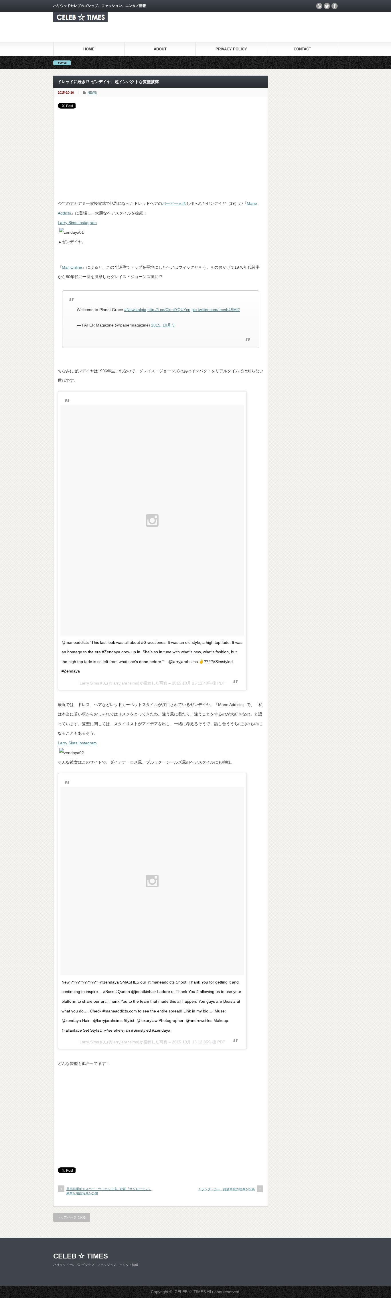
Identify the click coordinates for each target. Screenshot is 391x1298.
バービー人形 (174, 203)
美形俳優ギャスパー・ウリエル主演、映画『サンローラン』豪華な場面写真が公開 (108, 1191)
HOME (88, 49)
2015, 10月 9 (163, 325)
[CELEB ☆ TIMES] (80, 20)
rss (319, 6)
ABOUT (160, 49)
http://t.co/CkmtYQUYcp (168, 309)
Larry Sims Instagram (77, 222)
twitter (327, 6)
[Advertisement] (160, 151)
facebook (334, 6)
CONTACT (302, 49)
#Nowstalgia (135, 309)
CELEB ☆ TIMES (80, 1256)
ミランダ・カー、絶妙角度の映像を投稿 (226, 1189)
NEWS (92, 92)
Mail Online (72, 267)
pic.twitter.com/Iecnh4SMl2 (215, 309)
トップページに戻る (72, 1217)
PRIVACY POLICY (231, 49)
